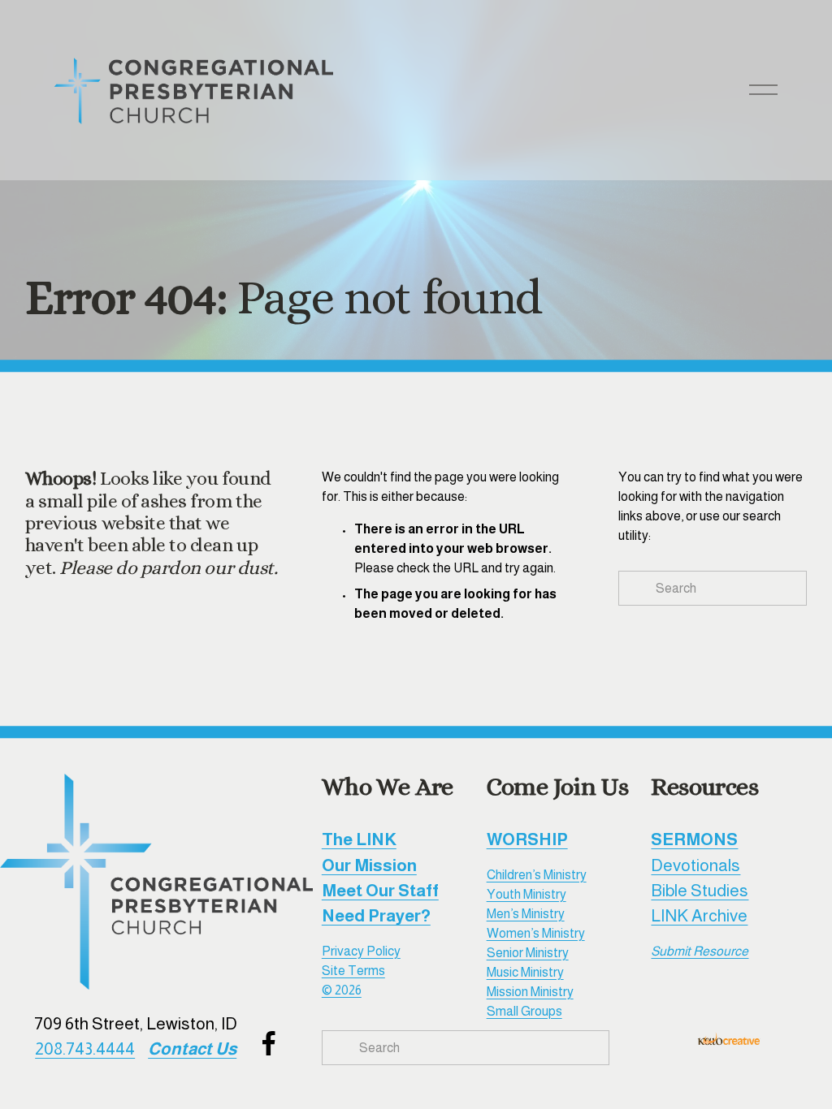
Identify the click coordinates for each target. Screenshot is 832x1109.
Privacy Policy (361, 951)
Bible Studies (699, 890)
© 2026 (342, 990)
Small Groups (524, 1011)
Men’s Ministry (526, 914)
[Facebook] (269, 1043)
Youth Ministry (526, 894)
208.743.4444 (85, 1048)
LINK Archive (699, 915)
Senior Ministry (528, 953)
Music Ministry (525, 972)
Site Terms (353, 970)
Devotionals (695, 865)
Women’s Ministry (536, 933)
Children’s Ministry (537, 875)
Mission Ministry (530, 992)
